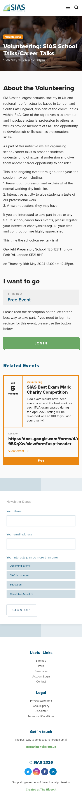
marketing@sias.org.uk (41, 747)
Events (16, 73)
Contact (41, 681)
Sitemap (41, 661)
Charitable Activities (21, 594)
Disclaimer (41, 711)
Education (16, 584)
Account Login (41, 676)
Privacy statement (41, 700)
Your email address (19, 534)
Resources (41, 671)
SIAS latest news (20, 575)
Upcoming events (20, 565)
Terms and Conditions (41, 716)
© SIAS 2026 (41, 762)
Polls (41, 666)
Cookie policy (41, 706)
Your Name (14, 511)
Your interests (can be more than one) (32, 557)
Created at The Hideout (41, 789)
